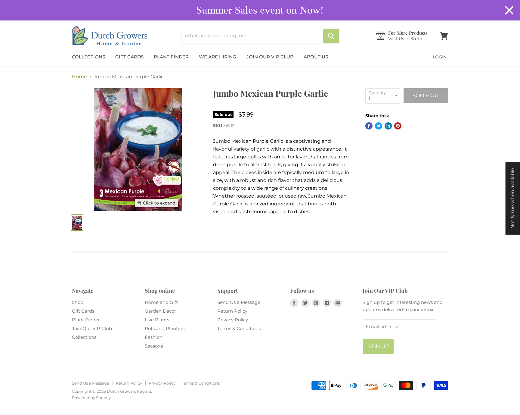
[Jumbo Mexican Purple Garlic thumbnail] (77, 222)
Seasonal (155, 346)
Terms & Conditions (239, 328)
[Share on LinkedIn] (388, 125)
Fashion (153, 337)
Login (440, 57)
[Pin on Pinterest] (397, 125)
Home (79, 77)
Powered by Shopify (91, 397)
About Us (316, 57)
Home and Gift (161, 302)
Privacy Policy (232, 320)
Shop (77, 302)
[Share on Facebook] (369, 125)
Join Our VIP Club (269, 57)
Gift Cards (129, 57)
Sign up (378, 346)
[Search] (331, 36)
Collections (88, 57)
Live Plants (157, 320)
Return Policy (232, 311)
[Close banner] (509, 10)
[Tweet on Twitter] (378, 125)
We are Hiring (217, 57)
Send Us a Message (238, 302)
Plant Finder (171, 57)
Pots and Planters (164, 328)
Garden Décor (160, 311)
